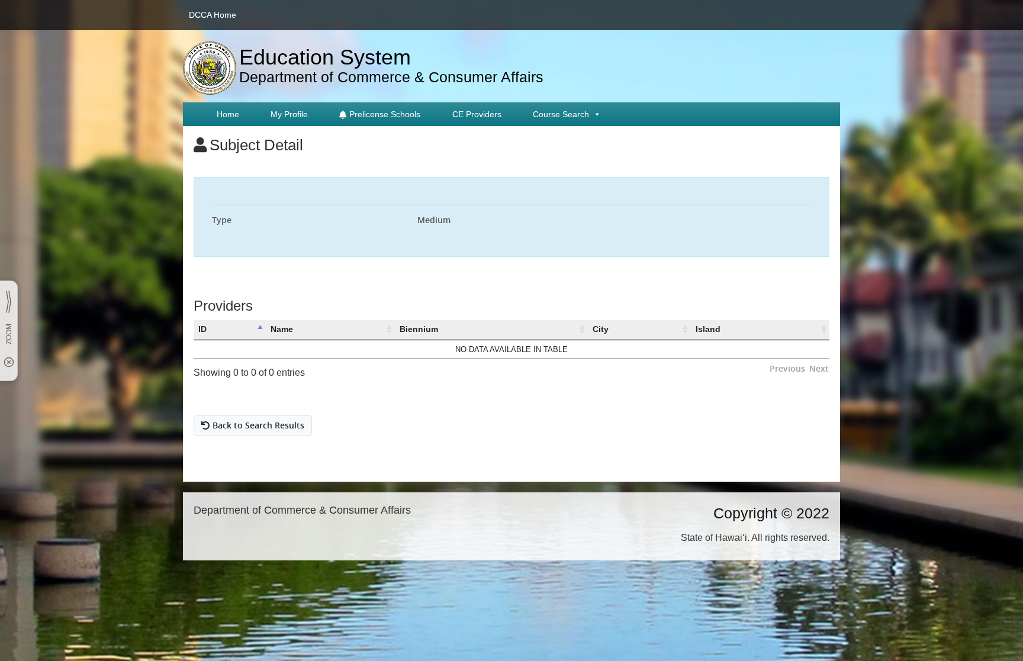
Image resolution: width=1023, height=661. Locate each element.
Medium (434, 219)
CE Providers (476, 114)
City (601, 329)
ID (202, 329)
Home (228, 114)
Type (221, 219)
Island (708, 329)
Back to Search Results (258, 425)
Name (282, 329)
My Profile (289, 114)
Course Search (561, 114)
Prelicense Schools (384, 114)
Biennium (419, 329)
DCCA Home (212, 15)
